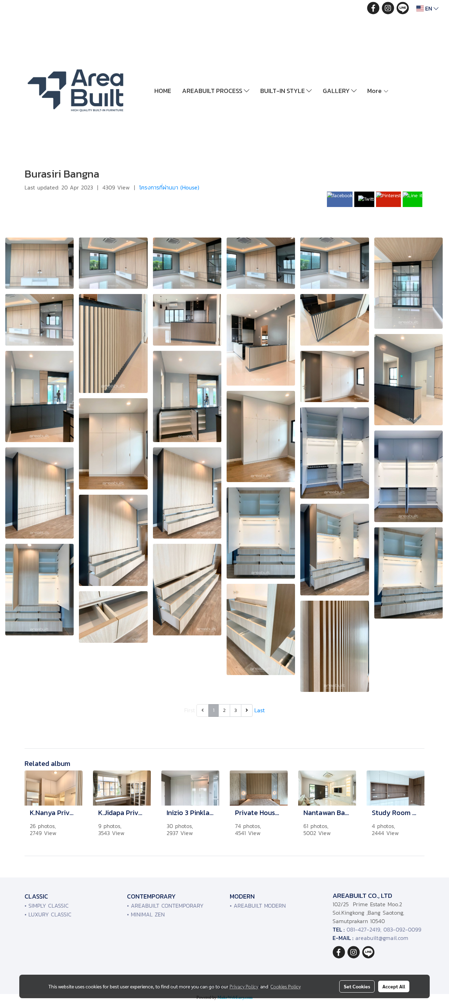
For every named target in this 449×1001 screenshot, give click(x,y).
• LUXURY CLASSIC (48, 914)
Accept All (393, 986)
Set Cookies (357, 986)
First (189, 710)
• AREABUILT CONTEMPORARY (165, 905)
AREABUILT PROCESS (213, 90)
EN (429, 8)
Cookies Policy (285, 986)
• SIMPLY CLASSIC (47, 905)
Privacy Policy (243, 986)
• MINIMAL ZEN (146, 914)
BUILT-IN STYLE (283, 90)
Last (259, 710)
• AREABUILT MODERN (258, 905)
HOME (162, 90)
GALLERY (337, 90)
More (375, 90)
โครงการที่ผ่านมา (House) (169, 187)
